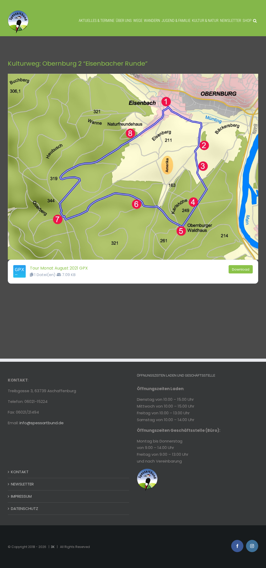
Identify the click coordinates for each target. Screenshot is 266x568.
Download (240, 269)
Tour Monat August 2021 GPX (59, 268)
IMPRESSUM (21, 496)
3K (53, 547)
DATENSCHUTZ (24, 508)
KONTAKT (20, 472)
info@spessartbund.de (41, 423)
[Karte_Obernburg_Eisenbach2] (133, 75)
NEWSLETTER (22, 484)
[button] (255, 21)
